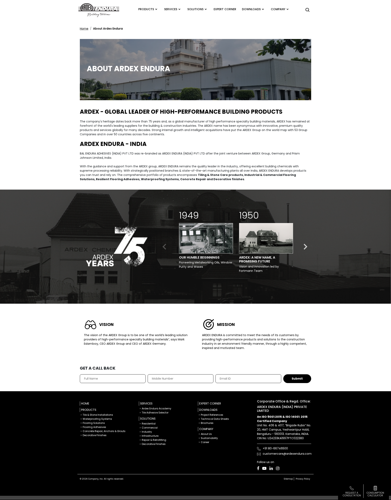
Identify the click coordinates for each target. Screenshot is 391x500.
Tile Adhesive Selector (155, 412)
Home (84, 29)
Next (305, 247)
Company (278, 9)
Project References (212, 415)
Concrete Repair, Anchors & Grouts (104, 431)
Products (146, 9)
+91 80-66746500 (275, 448)
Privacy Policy (303, 478)
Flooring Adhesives (94, 427)
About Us (206, 434)
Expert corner (225, 9)
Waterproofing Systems (97, 419)
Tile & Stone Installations (98, 415)
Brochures (207, 423)
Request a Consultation (352, 494)
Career (205, 442)
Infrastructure (150, 436)
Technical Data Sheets (215, 419)
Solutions (195, 9)
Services (170, 9)
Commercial (150, 427)
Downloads (251, 9)
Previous (165, 247)
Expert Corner (210, 403)
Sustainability (209, 438)
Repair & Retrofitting (154, 440)
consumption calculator (375, 494)
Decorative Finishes (95, 435)
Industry (147, 431)
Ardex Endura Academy (156, 408)
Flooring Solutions (94, 423)
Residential (149, 423)
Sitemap (288, 478)
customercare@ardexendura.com (287, 454)
